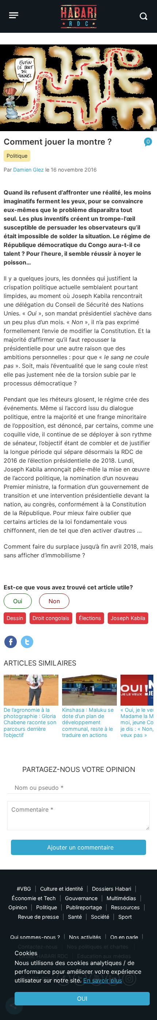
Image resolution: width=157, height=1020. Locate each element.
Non (54, 601)
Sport (125, 917)
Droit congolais (50, 618)
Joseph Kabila (128, 618)
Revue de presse (38, 917)
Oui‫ (82, 998)
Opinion (17, 907)
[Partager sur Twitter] (27, 642)
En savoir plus (102, 980)
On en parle (124, 937)
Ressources (125, 907)
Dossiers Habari (111, 889)
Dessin (15, 618)
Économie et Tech (34, 898)
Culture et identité (61, 889)
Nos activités (85, 937)
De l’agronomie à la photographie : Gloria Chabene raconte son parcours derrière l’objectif (30, 722)
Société (100, 917)
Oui (17, 601)
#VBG (24, 889)
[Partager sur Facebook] (11, 642)
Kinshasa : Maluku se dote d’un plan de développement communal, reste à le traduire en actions (88, 722)
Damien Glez (28, 169)
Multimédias (121, 898)
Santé (75, 917)
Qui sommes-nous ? (35, 937)
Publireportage (84, 907)
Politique (17, 156)
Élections (90, 618)
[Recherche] (143, 16)
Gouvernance (81, 898)
